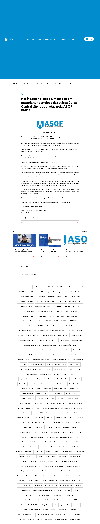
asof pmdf (48, 519)
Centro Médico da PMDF (74, 330)
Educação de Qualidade (74, 403)
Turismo (53, 510)
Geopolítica (77, 422)
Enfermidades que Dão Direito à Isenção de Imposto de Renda (63, 408)
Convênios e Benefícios (42, 355)
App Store (41, 297)
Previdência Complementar (70, 471)
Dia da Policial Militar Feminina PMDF (56, 379)
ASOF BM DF (22, 292)
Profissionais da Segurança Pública (28, 476)
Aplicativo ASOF (76, 292)
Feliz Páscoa (36, 422)
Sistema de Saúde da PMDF (30, 505)
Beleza (52, 316)
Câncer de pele (32, 374)
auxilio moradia (75, 519)
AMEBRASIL (38, 287)
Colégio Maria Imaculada (32, 345)
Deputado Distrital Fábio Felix (63, 374)
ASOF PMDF (34, 292)
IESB (36, 432)
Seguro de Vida (58, 495)
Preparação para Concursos (30, 471)
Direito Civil (50, 384)
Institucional (51, 83)
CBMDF (48, 321)
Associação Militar (29, 311)
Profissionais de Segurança (52, 476)
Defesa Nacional (45, 374)
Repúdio (78, 485)
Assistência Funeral (25, 306)
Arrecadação (75, 297)
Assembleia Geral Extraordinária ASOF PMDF (51, 301)
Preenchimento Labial (73, 466)
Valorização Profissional (26, 514)
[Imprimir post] (37, 218)
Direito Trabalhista (27, 389)
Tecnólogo (76, 505)
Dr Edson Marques (27, 393)
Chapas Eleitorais (76, 335)
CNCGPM (64, 321)
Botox (41, 321)
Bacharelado (42, 316)
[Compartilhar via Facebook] (22, 218)
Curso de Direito (74, 364)
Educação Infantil (38, 403)
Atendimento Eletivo (28, 316)
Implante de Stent (75, 432)
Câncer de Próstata (74, 369)
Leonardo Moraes (75, 442)
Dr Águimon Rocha (28, 398)
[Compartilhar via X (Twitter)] (25, 218)
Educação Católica (24, 403)
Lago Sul (64, 442)
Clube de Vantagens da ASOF (47, 340)
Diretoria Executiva (60, 389)
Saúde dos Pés (29, 495)
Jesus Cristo (54, 442)
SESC (59, 490)
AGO (29, 287)
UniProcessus (63, 510)
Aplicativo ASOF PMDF (27, 297)
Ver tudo (84, 231)
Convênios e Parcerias (60, 355)
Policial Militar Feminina (70, 461)
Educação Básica (72, 398)
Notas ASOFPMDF (37, 83)
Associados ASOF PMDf (73, 306)
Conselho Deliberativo (49, 350)
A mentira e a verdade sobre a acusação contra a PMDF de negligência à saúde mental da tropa (75, 251)
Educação (61, 398)
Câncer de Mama (59, 369)
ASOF (81, 287)
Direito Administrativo (37, 384)
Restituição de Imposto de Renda (44, 490)
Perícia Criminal (75, 456)
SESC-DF (67, 490)
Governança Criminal (53, 427)
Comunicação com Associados (29, 350)
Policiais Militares (53, 461)
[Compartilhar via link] (33, 218)
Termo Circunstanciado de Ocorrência (36, 510)
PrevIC (44, 471)
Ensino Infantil (38, 418)
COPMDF (41, 326)
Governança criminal (70, 427)
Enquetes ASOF (38, 413)
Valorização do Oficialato (45, 514)
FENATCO (72, 418)
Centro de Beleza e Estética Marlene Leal (54, 335)
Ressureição (26, 490)
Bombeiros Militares (29, 321)
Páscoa (21, 481)
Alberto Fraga (45, 292)
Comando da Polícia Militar (67, 345)
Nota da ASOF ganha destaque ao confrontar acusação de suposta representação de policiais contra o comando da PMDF (50, 251)
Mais (69, 83)
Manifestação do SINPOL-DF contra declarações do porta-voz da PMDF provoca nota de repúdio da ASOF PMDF (24, 251)
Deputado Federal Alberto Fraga (30, 379)
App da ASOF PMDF (54, 297)
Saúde (76, 490)
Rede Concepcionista (25, 485)
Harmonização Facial (25, 432)
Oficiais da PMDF (68, 451)
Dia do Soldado (75, 379)
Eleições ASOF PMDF (33, 408)
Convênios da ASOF (25, 355)
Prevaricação (54, 471)
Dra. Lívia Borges (43, 398)
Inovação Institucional (36, 437)
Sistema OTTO (73, 500)
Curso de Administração (36, 364)
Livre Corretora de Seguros (28, 447)
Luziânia (43, 447)
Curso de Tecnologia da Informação (31, 369)
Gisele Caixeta (27, 427)
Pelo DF (62, 83)
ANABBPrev (60, 287)
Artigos (25, 83)
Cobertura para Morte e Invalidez (71, 340)
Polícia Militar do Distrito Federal (30, 466)
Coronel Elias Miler (23, 359)
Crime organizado (77, 359)
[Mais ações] (78, 94)
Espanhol (49, 418)
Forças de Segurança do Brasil (53, 422)
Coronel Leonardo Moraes (40, 359)
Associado (58, 306)
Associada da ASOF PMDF (43, 306)
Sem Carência (70, 495)
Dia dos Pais (22, 384)
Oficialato (80, 451)
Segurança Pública (44, 495)
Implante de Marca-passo (58, 432)
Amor (66, 292)
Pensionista (63, 456)
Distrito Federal (74, 389)
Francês (68, 422)
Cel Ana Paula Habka (70, 326)
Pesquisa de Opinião (29, 461)
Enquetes (26, 413)
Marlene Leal (76, 447)
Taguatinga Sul (65, 505)
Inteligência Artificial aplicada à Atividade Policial (62, 437)
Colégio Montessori (49, 345)
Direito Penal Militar (75, 384)
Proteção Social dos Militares (73, 476)
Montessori (28, 451)
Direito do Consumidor (43, 389)
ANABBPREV (49, 287)
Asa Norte (22, 301)
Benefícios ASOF (72, 316)
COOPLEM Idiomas (29, 326)
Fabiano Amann (24, 422)
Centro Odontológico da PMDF (28, 335)
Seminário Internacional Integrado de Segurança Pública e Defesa (43, 500)
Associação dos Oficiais (45, 311)
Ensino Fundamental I (70, 413)
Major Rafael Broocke (62, 447)
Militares (19, 451)
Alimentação (57, 292)
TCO (55, 505)
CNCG (56, 321)
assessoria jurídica (61, 519)
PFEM (22, 456)
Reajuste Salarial (32, 481)
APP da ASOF (71, 287)
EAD (53, 398)
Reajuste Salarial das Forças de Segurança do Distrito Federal (61, 481)
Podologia (42, 461)
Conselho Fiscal (64, 350)
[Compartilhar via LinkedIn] (29, 218)
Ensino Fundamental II (23, 418)
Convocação (77, 350)
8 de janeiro (20, 287)
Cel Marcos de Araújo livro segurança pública (49, 330)
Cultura (23, 364)
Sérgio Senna (46, 505)
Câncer (48, 369)
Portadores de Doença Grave (53, 466)
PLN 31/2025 (31, 456)
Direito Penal (61, 384)
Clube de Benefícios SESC (26, 340)
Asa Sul (30, 301)
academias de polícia (27, 519)
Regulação (38, 485)
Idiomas (44, 432)
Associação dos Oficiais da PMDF (66, 311)
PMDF (40, 456)
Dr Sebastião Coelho (72, 393)
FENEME (81, 418)
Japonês (44, 442)
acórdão (39, 519)
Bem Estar (60, 316)
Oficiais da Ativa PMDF (53, 451)
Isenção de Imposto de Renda (28, 442)
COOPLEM (73, 321)
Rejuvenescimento (51, 485)
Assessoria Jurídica (75, 301)
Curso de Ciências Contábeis (57, 364)
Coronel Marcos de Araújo (60, 359)
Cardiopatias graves (53, 326)
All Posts (16, 83)
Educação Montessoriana (55, 403)
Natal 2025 (38, 451)
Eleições (20, 408)
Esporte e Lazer (61, 418)
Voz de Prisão (77, 514)
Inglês (24, 437)
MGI (50, 447)
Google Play (39, 427)
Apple (66, 297)
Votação (58, 514)
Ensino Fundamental (52, 413)
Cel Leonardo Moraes (24, 330)
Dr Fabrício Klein (41, 393)
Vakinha (74, 510)
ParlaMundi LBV (51, 456)
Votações (67, 514)
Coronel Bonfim (76, 355)
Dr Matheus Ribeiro (56, 393)
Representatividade (66, 485)
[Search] (80, 39)
